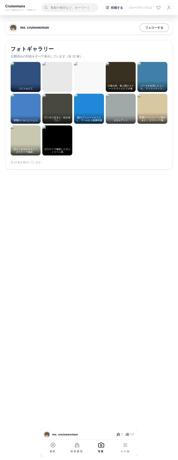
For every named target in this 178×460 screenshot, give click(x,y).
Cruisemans (15, 6)
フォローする (154, 27)
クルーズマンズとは (140, 7)
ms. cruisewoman (34, 27)
